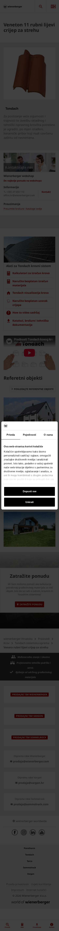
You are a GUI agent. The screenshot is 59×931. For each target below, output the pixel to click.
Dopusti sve (29, 491)
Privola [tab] (11, 434)
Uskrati (29, 502)
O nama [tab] (48, 434)
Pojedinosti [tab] (29, 434)
